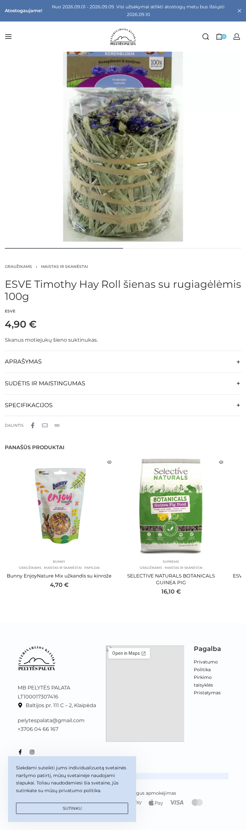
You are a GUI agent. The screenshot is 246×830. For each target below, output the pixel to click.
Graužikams (18, 266)
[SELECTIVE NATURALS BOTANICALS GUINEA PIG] (170, 506)
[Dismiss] (239, 11)
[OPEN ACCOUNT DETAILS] (236, 36)
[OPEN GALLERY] (123, 123)
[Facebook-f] (20, 752)
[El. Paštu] (45, 425)
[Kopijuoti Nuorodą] (57, 425)
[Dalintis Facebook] (33, 425)
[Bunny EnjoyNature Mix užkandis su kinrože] (59, 506)
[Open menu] (8, 36)
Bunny (59, 561)
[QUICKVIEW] (109, 462)
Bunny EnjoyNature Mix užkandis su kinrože (59, 576)
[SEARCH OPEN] (205, 36)
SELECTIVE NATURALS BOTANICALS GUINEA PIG (171, 579)
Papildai (92, 567)
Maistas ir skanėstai (64, 266)
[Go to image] (64, 248)
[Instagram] (32, 752)
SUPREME (171, 561)
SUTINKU (72, 808)
